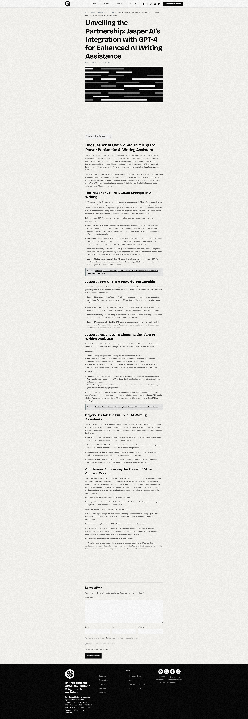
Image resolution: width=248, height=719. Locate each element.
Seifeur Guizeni (90, 62)
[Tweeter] (147, 4)
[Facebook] (143, 4)
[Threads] (172, 671)
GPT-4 (99, 62)
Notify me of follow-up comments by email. (101, 644)
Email (114, 627)
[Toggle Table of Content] (108, 136)
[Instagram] (151, 4)
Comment (89, 598)
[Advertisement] (124, 119)
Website (141, 627)
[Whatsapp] (155, 4)
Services (98, 670)
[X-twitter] (166, 671)
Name (87, 627)
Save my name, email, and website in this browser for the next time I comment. (112, 638)
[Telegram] (159, 4)
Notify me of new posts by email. (97, 649)
